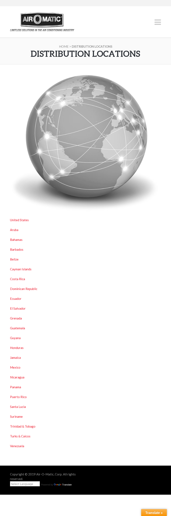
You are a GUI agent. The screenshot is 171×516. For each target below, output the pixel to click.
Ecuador (15, 298)
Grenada (16, 318)
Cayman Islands (20, 269)
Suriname (16, 416)
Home (64, 46)
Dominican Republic (23, 289)
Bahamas (16, 239)
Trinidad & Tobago (22, 426)
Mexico (15, 367)
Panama (15, 387)
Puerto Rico (18, 397)
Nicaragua (17, 377)
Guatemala (17, 328)
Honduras (17, 348)
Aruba (14, 230)
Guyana (15, 338)
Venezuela (17, 446)
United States (19, 220)
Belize (14, 259)
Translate (67, 484)
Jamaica (15, 357)
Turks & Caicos (20, 436)
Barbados (16, 249)
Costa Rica (17, 279)
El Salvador (18, 308)
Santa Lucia (18, 407)
